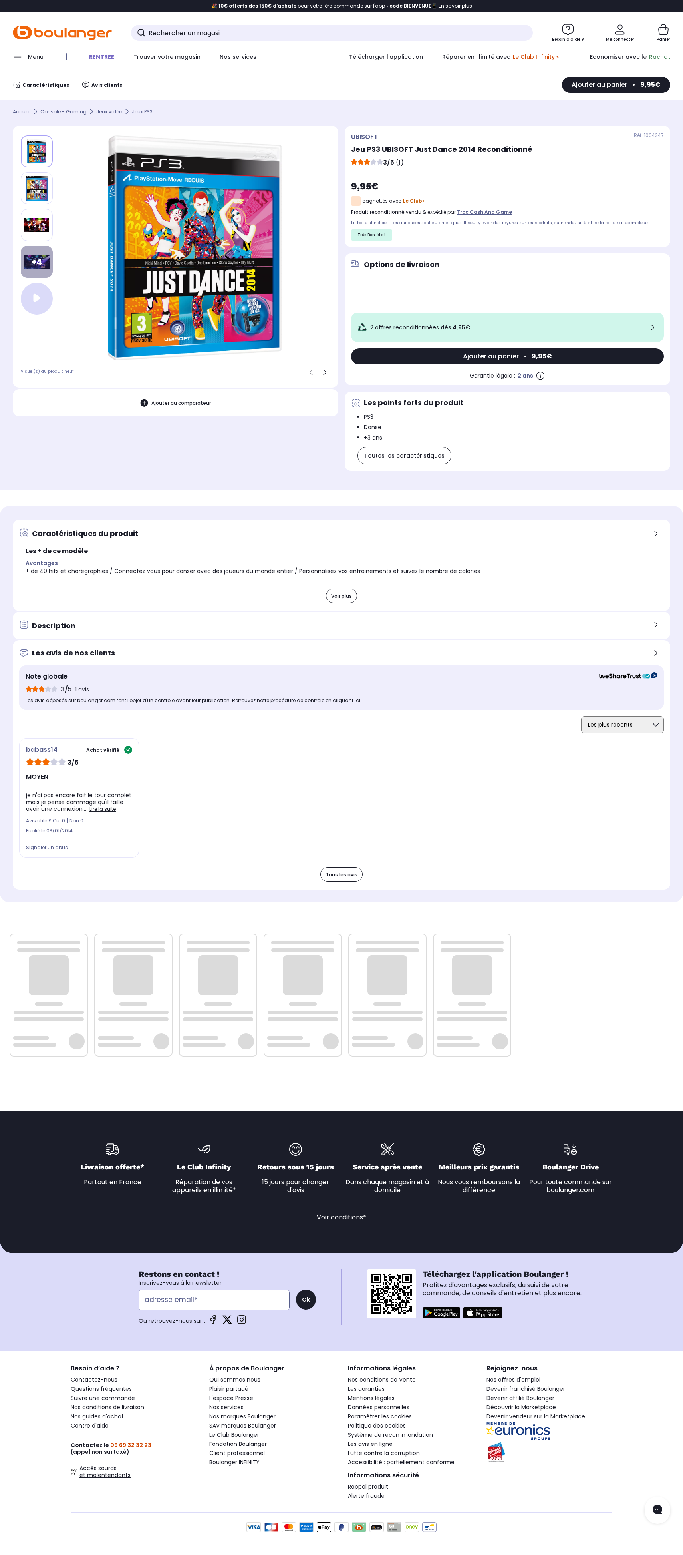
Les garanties (366, 1389)
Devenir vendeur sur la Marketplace (535, 1416)
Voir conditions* (341, 1217)
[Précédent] (311, 372)
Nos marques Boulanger (242, 1416)
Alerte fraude (366, 1496)
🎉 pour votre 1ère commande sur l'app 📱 (341, 6)
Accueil (22, 111)
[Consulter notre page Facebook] (213, 1322)
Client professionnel (237, 1453)
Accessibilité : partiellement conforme (401, 1462)
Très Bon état (371, 235)
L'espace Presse (231, 1398)
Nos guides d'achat (97, 1416)
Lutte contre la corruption (384, 1453)
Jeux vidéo (109, 111)
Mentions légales (371, 1398)
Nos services (226, 1407)
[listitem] (36, 188)
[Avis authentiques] (624, 676)
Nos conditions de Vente (382, 1380)
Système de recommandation (390, 1435)
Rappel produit (368, 1487)
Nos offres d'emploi (513, 1380)
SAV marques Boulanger (242, 1426)
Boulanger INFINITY (234, 1462)
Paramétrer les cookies (380, 1416)
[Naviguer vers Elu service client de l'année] (549, 1452)
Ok (306, 1300)
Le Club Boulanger (234, 1435)
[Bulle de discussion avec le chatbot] (657, 1510)
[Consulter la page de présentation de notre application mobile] (441, 1312)
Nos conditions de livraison (107, 1407)
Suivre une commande (103, 1398)
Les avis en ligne (370, 1444)
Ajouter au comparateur (181, 403)
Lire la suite (102, 809)
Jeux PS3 (142, 111)
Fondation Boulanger (238, 1444)
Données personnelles (378, 1407)
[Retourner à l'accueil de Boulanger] (62, 33)
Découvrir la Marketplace (521, 1407)
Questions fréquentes (101, 1389)
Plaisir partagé (228, 1389)
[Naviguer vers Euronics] (549, 1431)
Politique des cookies (377, 1426)
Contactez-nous (94, 1380)
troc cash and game (484, 212)
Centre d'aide (90, 1426)
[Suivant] (324, 372)
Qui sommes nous (234, 1380)
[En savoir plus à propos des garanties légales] (540, 375)
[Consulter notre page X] (227, 1322)
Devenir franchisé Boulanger (525, 1389)
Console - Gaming (63, 111)
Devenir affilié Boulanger (520, 1398)
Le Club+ (414, 200)
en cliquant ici (343, 700)
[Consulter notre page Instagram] (241, 1322)
